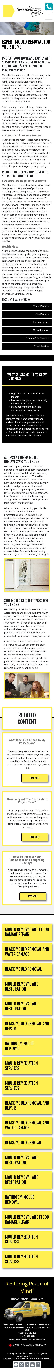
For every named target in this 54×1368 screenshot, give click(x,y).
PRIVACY (24, 1299)
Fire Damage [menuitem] (42, 314)
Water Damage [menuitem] (41, 306)
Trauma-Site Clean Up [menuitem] (37, 338)
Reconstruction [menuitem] (41, 322)
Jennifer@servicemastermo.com (30, 1339)
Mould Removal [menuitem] (41, 330)
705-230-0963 (29, 1336)
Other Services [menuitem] (41, 346)
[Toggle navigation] (49, 16)
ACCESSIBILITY (37, 1299)
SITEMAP (15, 1299)
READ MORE (34, 778)
